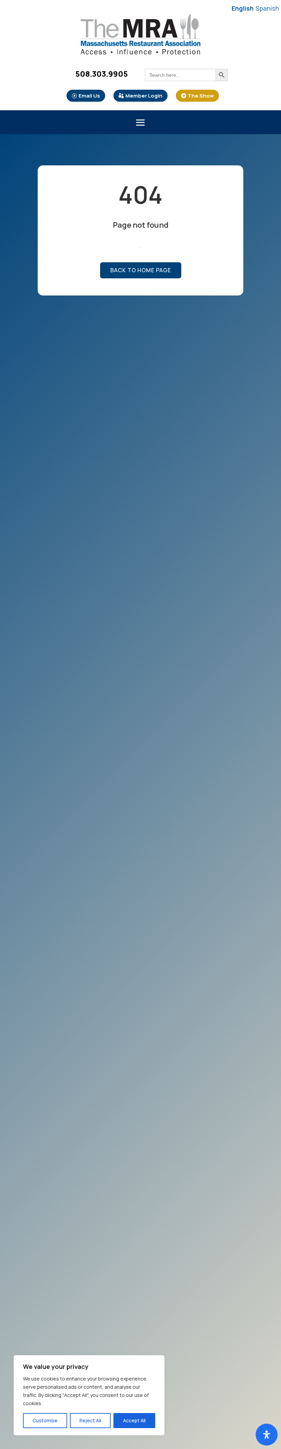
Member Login (143, 95)
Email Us (89, 95)
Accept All (134, 1420)
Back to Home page (140, 270)
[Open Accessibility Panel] (267, 1435)
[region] (89, 1395)
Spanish (267, 8)
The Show (201, 95)
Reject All (90, 1420)
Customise (45, 1420)
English (243, 8)
